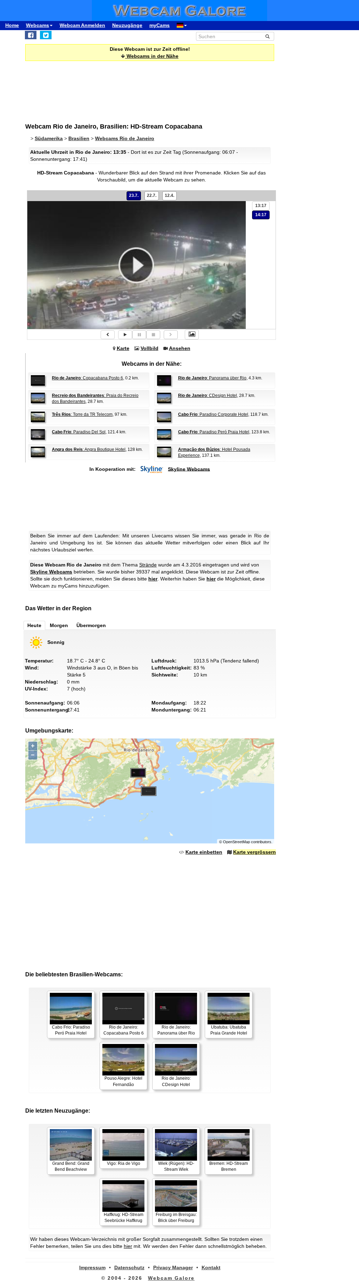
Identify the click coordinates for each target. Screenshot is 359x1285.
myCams (159, 25)
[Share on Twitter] (46, 35)
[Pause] (139, 334)
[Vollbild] (192, 334)
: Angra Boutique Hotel (89, 449)
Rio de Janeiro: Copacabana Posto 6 (123, 1030)
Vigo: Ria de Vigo (123, 1163)
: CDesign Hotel (207, 395)
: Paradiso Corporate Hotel (213, 414)
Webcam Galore (171, 1278)
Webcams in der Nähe (151, 56)
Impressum (92, 1267)
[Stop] (153, 334)
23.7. (133, 195)
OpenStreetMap (236, 842)
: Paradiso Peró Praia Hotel (213, 432)
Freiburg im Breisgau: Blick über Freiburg (176, 1217)
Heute (34, 625)
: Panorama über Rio (212, 378)
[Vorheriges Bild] (108, 334)
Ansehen (179, 348)
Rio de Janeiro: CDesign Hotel (176, 1081)
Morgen (59, 625)
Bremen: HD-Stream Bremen (228, 1166)
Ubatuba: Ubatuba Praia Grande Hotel (228, 1030)
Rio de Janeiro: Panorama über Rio (176, 1030)
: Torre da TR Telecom (82, 414)
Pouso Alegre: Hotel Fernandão (123, 1081)
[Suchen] (267, 36)
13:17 (260, 205)
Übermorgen (91, 625)
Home (12, 25)
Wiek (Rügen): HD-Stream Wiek (176, 1166)
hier (152, 579)
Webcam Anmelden (82, 25)
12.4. (169, 195)
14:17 (260, 214)
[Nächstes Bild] (171, 334)
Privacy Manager (173, 1267)
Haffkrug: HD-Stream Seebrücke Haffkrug (123, 1217)
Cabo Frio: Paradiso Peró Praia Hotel (71, 1030)
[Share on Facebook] (31, 35)
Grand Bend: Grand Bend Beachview (70, 1166)
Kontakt (211, 1267)
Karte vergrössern (254, 852)
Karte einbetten (203, 852)
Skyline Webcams (189, 469)
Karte (123, 348)
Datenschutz (129, 1267)
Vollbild (149, 348)
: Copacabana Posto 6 (87, 378)
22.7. (151, 195)
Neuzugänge (127, 25)
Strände (148, 565)
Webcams (37, 25)
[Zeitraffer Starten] (125, 334)
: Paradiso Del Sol (79, 432)
